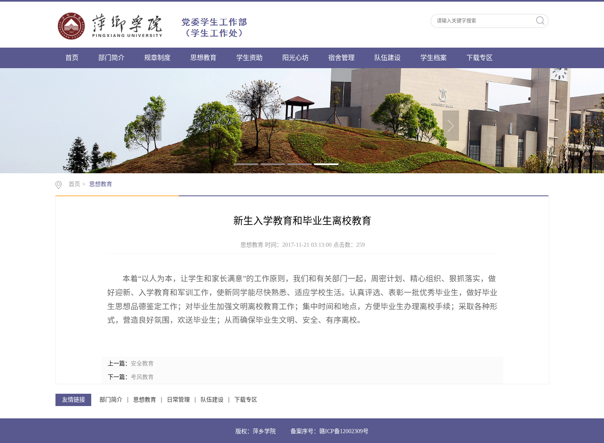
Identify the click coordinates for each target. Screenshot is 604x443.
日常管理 (178, 400)
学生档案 (433, 57)
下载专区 (479, 57)
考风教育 (142, 377)
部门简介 (111, 57)
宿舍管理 (341, 57)
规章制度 (157, 57)
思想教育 (203, 57)
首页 (71, 57)
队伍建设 (387, 57)
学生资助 (249, 57)
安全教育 (142, 363)
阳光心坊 (295, 57)
